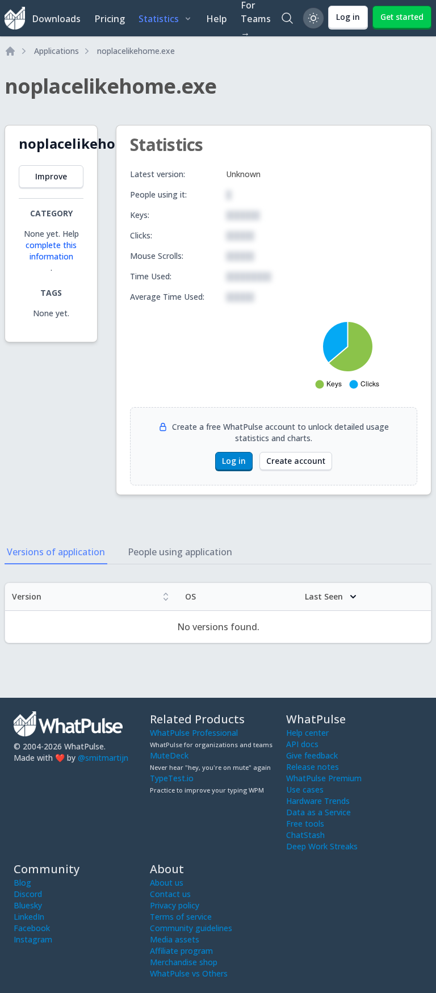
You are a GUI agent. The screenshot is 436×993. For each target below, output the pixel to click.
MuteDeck (169, 755)
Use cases (305, 789)
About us (166, 882)
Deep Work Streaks (322, 846)
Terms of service (181, 916)
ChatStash (305, 834)
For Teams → (256, 18)
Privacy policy (174, 905)
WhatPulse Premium (324, 778)
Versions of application (56, 552)
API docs (302, 744)
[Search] (287, 18)
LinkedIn (29, 916)
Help (216, 18)
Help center (307, 732)
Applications (56, 50)
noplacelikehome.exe (136, 50)
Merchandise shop (183, 962)
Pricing (109, 18)
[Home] (10, 51)
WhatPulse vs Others (189, 973)
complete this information (51, 251)
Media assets (174, 939)
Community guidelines (191, 928)
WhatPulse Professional (194, 732)
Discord (28, 894)
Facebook (32, 928)
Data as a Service (318, 812)
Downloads (56, 18)
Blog (22, 882)
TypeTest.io (172, 778)
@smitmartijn (103, 757)
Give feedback (312, 755)
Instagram (33, 939)
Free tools (305, 823)
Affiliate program (181, 950)
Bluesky (28, 905)
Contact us (170, 894)
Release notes (312, 766)
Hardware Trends (318, 800)
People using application (180, 552)
